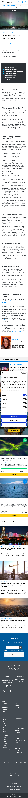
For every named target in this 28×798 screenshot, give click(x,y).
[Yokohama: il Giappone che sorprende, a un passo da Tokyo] (4, 369)
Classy (16, 683)
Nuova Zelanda (19, 734)
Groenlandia (18, 752)
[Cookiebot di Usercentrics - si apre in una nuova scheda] (21, 373)
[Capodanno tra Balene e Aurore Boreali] (14, 497)
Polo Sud (17, 738)
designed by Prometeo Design (14, 796)
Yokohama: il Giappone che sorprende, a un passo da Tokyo (18, 369)
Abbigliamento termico (10, 75)
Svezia (2, 462)
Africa (3, 701)
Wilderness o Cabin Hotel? (11, 69)
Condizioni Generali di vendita (14, 786)
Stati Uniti (17, 713)
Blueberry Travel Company (8, 5)
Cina (4, 721)
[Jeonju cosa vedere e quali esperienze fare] (14, 617)
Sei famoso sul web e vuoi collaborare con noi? (20, 765)
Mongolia (5, 719)
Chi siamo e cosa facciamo (14, 789)
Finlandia (5, 737)
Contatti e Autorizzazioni (14, 784)
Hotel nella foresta (9, 67)
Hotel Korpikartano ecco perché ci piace (12, 37)
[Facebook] (4, 691)
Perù (4, 711)
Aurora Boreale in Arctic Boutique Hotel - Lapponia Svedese (14, 459)
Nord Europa (5, 735)
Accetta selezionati (14, 420)
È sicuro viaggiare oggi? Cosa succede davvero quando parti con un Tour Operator (13, 585)
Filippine (5, 723)
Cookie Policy (14, 783)
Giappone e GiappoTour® (13, 546)
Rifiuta (14, 424)
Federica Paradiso (12, 551)
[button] (3, 2)
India (4, 727)
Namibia (5, 703)
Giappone (5, 725)
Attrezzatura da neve (10, 77)
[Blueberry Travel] (11, 2)
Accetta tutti (14, 416)
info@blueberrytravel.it (7, 320)
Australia (17, 732)
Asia (3, 715)
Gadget (7, 764)
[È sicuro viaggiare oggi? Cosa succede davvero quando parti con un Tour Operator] (14, 580)
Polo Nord (17, 748)
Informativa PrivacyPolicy (14, 781)
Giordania (17, 723)
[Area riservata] (25, 2)
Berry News (12, 364)
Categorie (13, 10)
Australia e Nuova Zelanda (19, 729)
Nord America (18, 711)
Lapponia (6, 462)
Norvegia (3, 501)
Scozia (17, 705)
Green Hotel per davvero (10, 73)
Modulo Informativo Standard (14, 788)
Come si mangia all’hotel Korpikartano (14, 71)
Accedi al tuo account (14, 775)
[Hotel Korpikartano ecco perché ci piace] (14, 30)
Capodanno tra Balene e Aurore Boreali (13, 500)
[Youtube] (10, 691)
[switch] (25, 399)
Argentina (5, 709)
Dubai (16, 725)
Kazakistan (5, 717)
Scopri (14, 474)
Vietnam (5, 729)
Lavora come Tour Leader (20, 762)
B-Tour (16, 679)
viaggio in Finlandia (16, 331)
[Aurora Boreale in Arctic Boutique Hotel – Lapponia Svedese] (14, 456)
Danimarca (5, 739)
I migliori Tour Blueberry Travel (12, 79)
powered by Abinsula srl (14, 794)
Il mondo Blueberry (6, 581)
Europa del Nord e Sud (8, 32)
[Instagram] (7, 691)
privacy (21, 650)
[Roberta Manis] (6, 349)
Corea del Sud (6, 731)
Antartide (17, 744)
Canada (17, 715)
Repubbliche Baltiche (8, 749)
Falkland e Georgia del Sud (20, 741)
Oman (17, 720)
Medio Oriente (18, 718)
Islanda (4, 741)
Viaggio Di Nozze (23, 680)
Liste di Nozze (7, 762)
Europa (16, 703)
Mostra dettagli (20, 412)
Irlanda (17, 707)
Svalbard (17, 750)
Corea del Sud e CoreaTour (7, 618)
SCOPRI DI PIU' (14, 430)
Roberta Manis (12, 42)
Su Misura (17, 681)
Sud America (5, 707)
